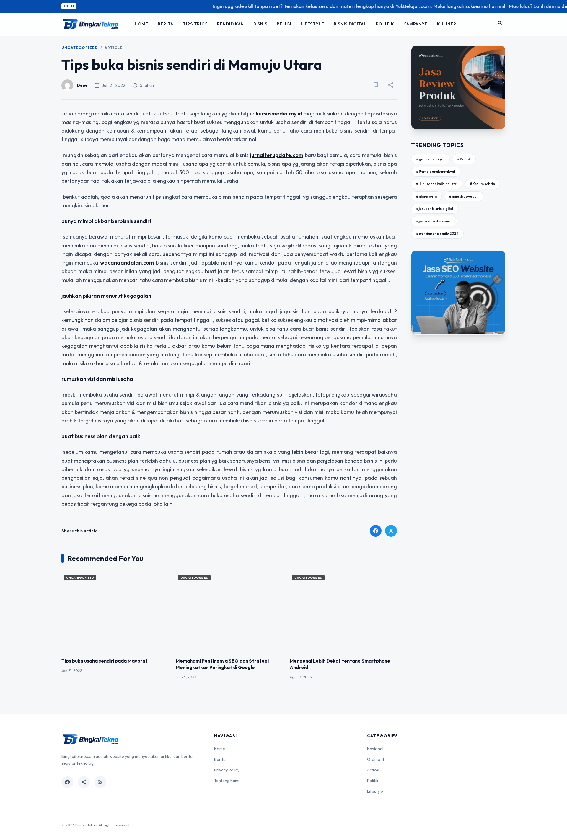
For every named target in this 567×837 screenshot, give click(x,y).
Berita (165, 24)
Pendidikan (230, 24)
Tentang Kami (226, 780)
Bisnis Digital (350, 24)
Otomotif (375, 759)
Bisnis (260, 24)
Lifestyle (312, 24)
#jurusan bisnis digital (434, 208)
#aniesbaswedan (463, 196)
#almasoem (426, 196)
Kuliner (446, 24)
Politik (385, 24)
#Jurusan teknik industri (436, 184)
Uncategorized (79, 47)
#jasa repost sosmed (434, 221)
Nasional (375, 748)
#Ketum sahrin (482, 184)
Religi (284, 24)
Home (141, 24)
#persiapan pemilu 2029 (437, 233)
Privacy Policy (226, 770)
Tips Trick (195, 24)
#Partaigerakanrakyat (435, 171)
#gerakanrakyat (430, 159)
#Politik (464, 159)
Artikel (373, 770)
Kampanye (415, 24)
